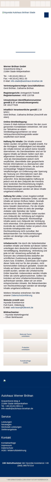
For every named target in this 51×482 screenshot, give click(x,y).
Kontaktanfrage (8, 443)
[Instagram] (37, 4)
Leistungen (6, 422)
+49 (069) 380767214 (33, 464)
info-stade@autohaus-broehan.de (12, 4)
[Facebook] (32, 4)
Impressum (6, 445)
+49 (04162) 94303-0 (17, 4)
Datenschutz (7, 448)
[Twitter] (42, 4)
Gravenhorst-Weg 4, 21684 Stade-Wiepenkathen (3, 4)
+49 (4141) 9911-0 (7, 4)
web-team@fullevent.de (22, 307)
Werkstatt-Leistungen (11, 427)
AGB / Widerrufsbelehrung (13, 450)
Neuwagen (6, 424)
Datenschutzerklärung (21, 295)
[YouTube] (47, 4)
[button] (46, 15)
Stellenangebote (9, 429)
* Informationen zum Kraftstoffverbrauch (27, 480)
